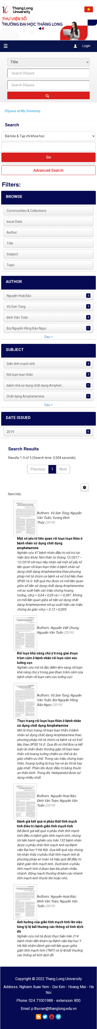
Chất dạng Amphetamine (25, 396)
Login (86, 46)
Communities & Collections (26, 211)
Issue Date (14, 221)
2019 (10, 432)
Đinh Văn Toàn (17, 317)
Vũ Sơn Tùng (16, 306)
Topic (11, 265)
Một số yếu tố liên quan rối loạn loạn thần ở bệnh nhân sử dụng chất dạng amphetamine (49, 543)
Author (12, 232)
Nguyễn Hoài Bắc (19, 296)
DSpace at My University (22, 111)
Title (10, 243)
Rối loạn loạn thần (20, 374)
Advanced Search (48, 170)
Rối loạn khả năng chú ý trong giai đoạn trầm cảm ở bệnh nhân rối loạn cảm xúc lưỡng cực (47, 658)
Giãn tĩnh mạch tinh (21, 364)
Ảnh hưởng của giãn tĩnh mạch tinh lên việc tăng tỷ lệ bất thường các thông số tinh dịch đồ (50, 926)
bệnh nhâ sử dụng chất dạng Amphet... (35, 385)
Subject (12, 254)
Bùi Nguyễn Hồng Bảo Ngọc (26, 328)
